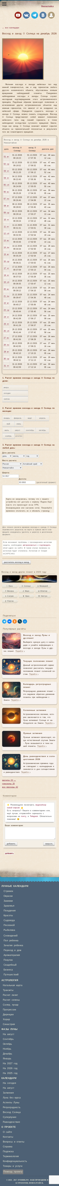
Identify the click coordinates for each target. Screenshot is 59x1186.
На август (8, 1034)
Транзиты (8, 990)
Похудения (10, 910)
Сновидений (10, 935)
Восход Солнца (12, 1112)
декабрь (18, 436)
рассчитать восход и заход (16, 562)
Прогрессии (9, 1009)
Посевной (9, 925)
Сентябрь (8, 1039)
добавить (11, 844)
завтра (7, 399)
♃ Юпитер (42, 591)
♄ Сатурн (9, 596)
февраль (17, 418)
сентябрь (30, 430)
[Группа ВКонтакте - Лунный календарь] (43, 16)
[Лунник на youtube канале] (18, 16)
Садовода (9, 920)
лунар (15, 1005)
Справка (7, 1146)
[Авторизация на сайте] (51, 16)
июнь (19, 424)
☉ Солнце (26, 586)
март (30, 418)
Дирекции (8, 1014)
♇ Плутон (9, 601)
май (8, 424)
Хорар (6, 1019)
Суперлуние (9, 1117)
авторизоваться (30, 545)
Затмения (8, 1093)
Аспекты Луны (11, 1102)
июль (7, 430)
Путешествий (11, 974)
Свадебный (10, 965)
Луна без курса (12, 1097)
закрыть (49, 844)
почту (23, 816)
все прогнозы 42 (10, 787)
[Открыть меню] (4, 4)
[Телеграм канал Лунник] (34, 16)
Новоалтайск (47, 6)
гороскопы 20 (8, 784)
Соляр (6, 1005)
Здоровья (9, 905)
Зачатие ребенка (13, 945)
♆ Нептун (42, 596)
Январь (7, 1058)
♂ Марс (26, 591)
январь (7, 418)
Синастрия (9, 1024)
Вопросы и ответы (13, 1141)
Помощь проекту (13, 1171)
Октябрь (7, 1044)
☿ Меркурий (43, 586)
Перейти (19, 651)
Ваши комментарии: (14, 825)
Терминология (11, 1156)
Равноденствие (11, 1122)
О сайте (7, 1132)
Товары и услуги (12, 1166)
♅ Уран (26, 596)
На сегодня (9, 1083)
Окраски (8, 896)
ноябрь (8, 436)
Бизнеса (8, 969)
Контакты (8, 1137)
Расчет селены (11, 1000)
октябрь (42, 430)
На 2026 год (10, 1068)
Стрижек (8, 891)
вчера (6, 388)
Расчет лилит (10, 995)
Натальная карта (12, 985)
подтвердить (44, 545)
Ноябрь (7, 1049)
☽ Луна (9, 586)
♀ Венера (9, 591)
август (17, 430)
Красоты (8, 915)
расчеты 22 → (9, 780)
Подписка (8, 1151)
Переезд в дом (12, 950)
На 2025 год (10, 1073)
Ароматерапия (12, 955)
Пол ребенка (11, 940)
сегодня (7, 393)
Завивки (8, 901)
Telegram (34, 816)
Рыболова (9, 930)
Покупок (8, 960)
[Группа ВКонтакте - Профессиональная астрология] (26, 16)
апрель (42, 418)
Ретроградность (11, 1107)
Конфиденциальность (15, 1161)
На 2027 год (10, 1063)
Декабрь (7, 1053)
